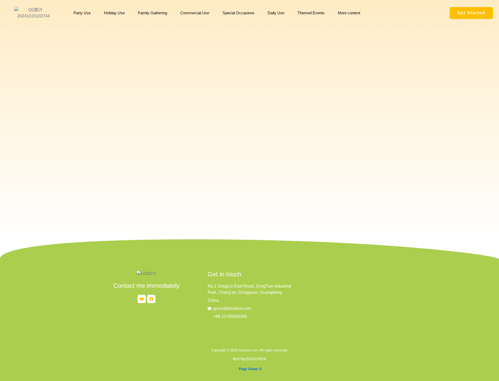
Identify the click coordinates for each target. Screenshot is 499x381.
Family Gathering (152, 13)
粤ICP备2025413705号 (250, 359)
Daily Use (276, 13)
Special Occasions (238, 13)
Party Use (82, 13)
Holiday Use (114, 13)
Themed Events (311, 13)
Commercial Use (194, 13)
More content (349, 13)
